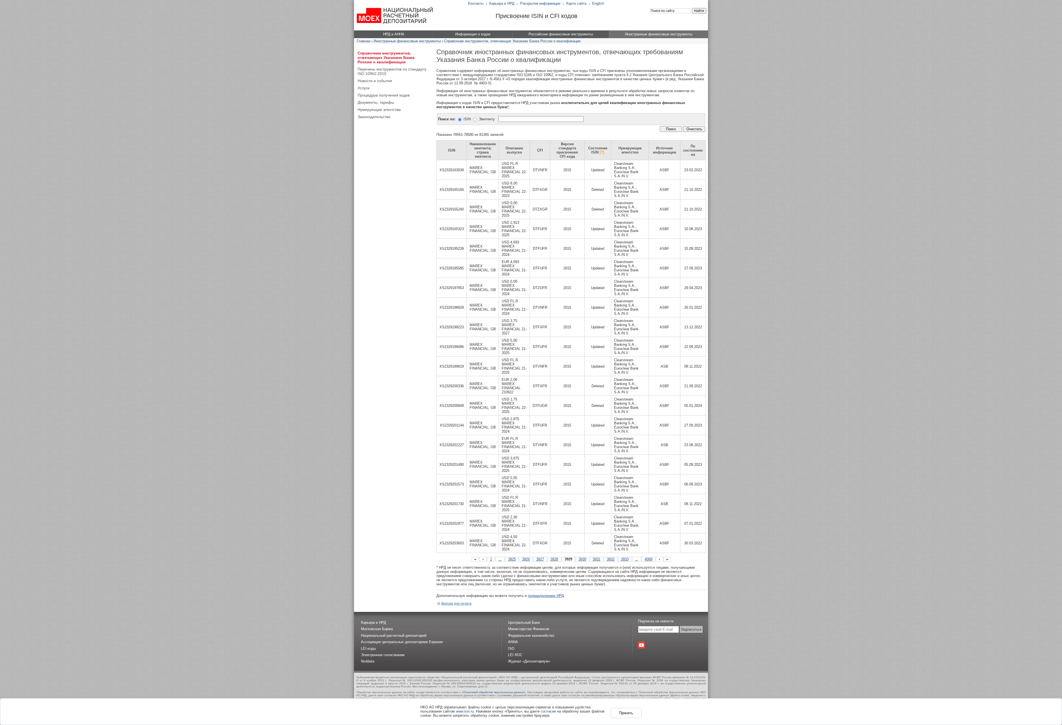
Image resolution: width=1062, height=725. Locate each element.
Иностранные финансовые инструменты (407, 41)
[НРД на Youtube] (641, 645)
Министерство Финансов (528, 629)
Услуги (363, 88)
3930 (582, 559)
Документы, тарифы (376, 102)
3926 (526, 559)
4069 (648, 559)
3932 (611, 559)
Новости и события (375, 81)
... (500, 559)
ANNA (513, 642)
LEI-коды (368, 648)
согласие (548, 711)
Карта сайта (576, 3)
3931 (596, 559)
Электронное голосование (383, 655)
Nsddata (367, 661)
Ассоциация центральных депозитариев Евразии (402, 642)
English (598, 3)
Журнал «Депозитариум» (529, 661)
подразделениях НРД (546, 596)
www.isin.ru (465, 711)
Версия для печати (456, 604)
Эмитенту (487, 119)
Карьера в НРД (501, 3)
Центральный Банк (524, 622)
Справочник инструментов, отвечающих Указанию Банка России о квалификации (512, 41)
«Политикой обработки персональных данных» (494, 692)
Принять (626, 713)
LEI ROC (515, 655)
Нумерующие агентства (379, 109)
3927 (540, 559)
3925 (512, 559)
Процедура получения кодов (384, 95)
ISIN (467, 119)
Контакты (475, 3)
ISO (511, 648)
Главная (363, 41)
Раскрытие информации (540, 3)
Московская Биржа (377, 629)
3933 (625, 559)
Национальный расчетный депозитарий (393, 635)
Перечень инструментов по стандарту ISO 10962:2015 (392, 71)
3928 (554, 559)
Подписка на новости (655, 621)
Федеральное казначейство (531, 635)
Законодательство (374, 117)
